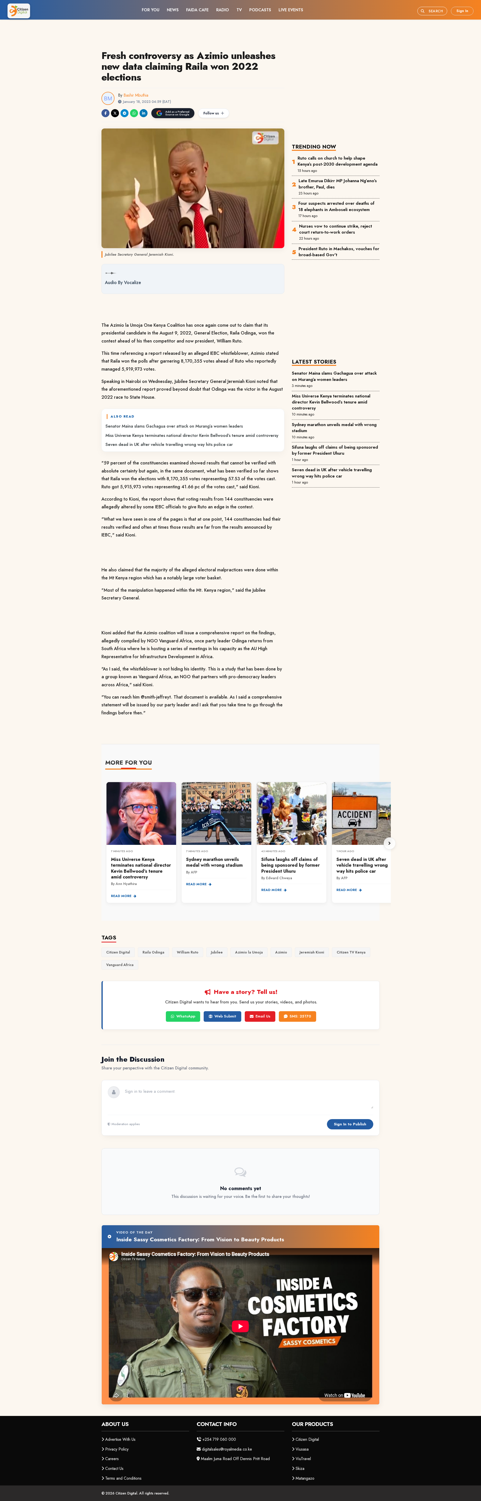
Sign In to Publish (350, 1124)
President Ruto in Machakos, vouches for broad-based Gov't (339, 252)
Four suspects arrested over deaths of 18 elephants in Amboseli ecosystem (336, 206)
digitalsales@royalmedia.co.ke (227, 1449)
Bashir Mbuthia (136, 95)
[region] (248, 843)
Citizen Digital (307, 1439)
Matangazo (305, 1478)
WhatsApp (185, 1016)
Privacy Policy (117, 1449)
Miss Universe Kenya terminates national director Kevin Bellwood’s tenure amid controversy (191, 435)
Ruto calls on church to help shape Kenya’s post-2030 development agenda (338, 161)
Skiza (300, 1468)
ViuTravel (303, 1459)
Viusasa (302, 1449)
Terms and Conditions (123, 1478)
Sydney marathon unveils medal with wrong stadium (334, 428)
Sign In (462, 11)
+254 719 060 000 (219, 1439)
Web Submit (225, 1016)
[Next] (390, 843)
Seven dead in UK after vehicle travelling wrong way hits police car (169, 444)
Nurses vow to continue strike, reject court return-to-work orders (335, 229)
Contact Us (114, 1468)
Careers (112, 1459)
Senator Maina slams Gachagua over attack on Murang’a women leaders (174, 426)
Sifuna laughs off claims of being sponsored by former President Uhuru (335, 450)
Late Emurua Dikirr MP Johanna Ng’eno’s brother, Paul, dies (338, 184)
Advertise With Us (120, 1439)
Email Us (263, 1016)
